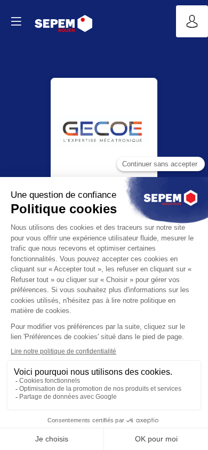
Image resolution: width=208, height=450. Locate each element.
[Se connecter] (192, 21)
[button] (16, 21)
